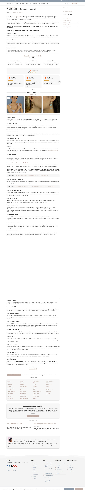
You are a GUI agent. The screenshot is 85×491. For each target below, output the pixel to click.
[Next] (59, 105)
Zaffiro (47, 382)
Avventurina (10, 389)
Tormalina (48, 391)
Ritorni (58, 467)
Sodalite (48, 386)
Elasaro (20, 12)
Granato (22, 382)
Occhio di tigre (49, 389)
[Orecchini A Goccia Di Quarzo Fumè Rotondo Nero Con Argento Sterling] (33, 104)
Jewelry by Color (66, 22)
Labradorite (23, 391)
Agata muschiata (24, 398)
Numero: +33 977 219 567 (11, 470)
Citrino (9, 396)
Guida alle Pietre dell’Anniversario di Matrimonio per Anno (46, 424)
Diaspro (22, 389)
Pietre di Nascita (48, 477)
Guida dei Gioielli (10, 7)
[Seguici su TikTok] (12, 466)
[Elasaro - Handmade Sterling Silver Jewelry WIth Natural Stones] (10, 3)
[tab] (14, 375)
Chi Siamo (43, 3)
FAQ (39, 3)
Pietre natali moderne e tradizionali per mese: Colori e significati (32, 175)
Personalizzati (35, 474)
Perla (34, 388)
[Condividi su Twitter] (32, 369)
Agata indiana (23, 386)
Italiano (68, 0)
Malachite (22, 395)
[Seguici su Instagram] (61, 0)
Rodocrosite (36, 393)
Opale (34, 384)
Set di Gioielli (35, 471)
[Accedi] (69, 3)
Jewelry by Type (66, 18)
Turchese (48, 393)
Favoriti (27, 3)
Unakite (48, 395)
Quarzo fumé (49, 384)
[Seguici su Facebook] (60, 0)
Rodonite (35, 395)
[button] (7, 82)
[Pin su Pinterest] (36, 369)
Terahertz (48, 388)
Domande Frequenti (61, 462)
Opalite (35, 386)
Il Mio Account (72, 471)
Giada (21, 388)
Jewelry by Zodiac (67, 24)
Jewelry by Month (67, 27)
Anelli (34, 469)
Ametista (10, 384)
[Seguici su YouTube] (16, 466)
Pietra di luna (23, 396)
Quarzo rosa (36, 396)
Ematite (22, 384)
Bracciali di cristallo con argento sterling (18, 162)
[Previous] (7, 105)
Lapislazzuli (23, 393)
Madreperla (36, 381)
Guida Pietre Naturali (67, 11)
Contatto (47, 3)
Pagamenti (59, 469)
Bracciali (34, 462)
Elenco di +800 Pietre (49, 468)
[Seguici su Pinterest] (14, 466)
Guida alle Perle (48, 471)
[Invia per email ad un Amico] (34, 369)
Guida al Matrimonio (49, 475)
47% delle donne (18, 16)
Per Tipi (17, 3)
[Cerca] (66, 3)
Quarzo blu (10, 393)
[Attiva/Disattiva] (77, 18)
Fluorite (22, 381)
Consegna (59, 465)
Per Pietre (22, 3)
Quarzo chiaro (11, 398)
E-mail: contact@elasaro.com (12, 468)
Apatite (9, 386)
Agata (9, 381)
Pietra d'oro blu (11, 391)
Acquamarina (11, 388)
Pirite (34, 389)
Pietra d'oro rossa (37, 391)
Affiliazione (35, 3)
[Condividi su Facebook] (30, 369)
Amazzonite (10, 382)
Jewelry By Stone (67, 20)
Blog (30, 3)
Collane (34, 467)
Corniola (9, 395)
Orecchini (34, 465)
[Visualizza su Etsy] (9, 78)
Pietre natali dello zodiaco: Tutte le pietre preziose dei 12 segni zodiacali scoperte (34, 186)
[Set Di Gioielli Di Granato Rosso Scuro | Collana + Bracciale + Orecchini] (15, 104)
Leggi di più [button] (28, 86)
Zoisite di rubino (49, 381)
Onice (34, 382)
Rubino (34, 398)
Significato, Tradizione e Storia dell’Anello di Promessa (19, 423)
